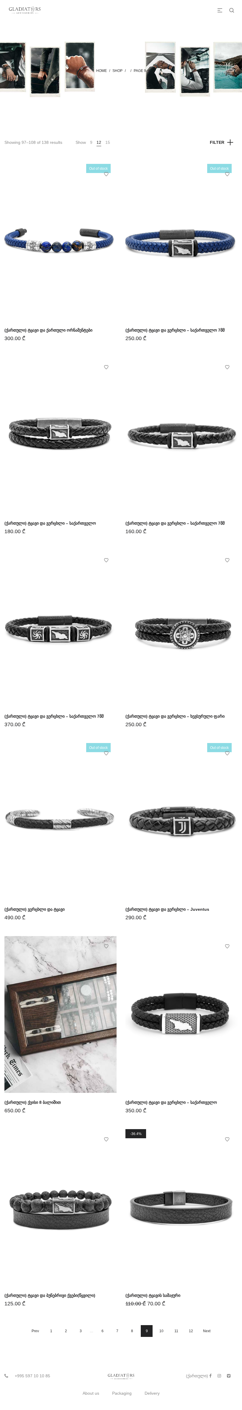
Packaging (122, 1393)
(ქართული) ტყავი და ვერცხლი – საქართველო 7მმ (175, 330)
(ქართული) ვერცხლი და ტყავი (34, 909)
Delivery (152, 1393)
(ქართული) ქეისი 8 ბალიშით (32, 1102)
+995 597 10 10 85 (32, 1375)
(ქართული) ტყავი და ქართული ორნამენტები (48, 330)
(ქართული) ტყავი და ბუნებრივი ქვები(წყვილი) (49, 1295)
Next (206, 1331)
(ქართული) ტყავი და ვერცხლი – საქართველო (50, 523)
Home (101, 71)
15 (107, 142)
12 (99, 142)
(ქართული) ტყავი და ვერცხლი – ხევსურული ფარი (175, 716)
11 (176, 1331)
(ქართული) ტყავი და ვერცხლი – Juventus (167, 909)
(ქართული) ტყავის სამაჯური (152, 1295)
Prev (35, 1331)
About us (91, 1393)
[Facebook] (210, 1375)
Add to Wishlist (106, 174)
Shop (117, 71)
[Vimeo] (228, 1375)
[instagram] (219, 1375)
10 (161, 1331)
